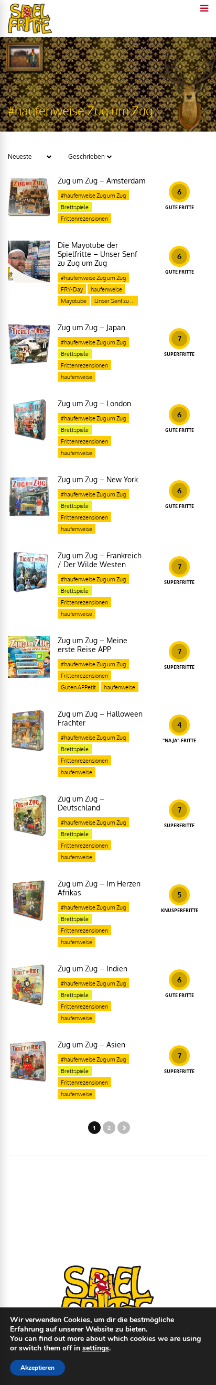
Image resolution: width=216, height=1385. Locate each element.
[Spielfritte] (30, 31)
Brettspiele (75, 207)
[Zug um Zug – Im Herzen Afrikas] (29, 900)
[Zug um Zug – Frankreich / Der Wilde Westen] (29, 572)
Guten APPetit (78, 687)
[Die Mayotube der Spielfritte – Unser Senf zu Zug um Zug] (29, 262)
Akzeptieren (37, 1368)
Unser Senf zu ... (114, 301)
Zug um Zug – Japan (91, 327)
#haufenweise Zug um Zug (93, 195)
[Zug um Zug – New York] (29, 496)
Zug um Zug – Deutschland (81, 803)
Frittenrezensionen (84, 218)
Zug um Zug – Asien (91, 1044)
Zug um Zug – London (94, 403)
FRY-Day (72, 289)
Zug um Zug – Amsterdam (101, 180)
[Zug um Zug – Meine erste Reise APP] (29, 657)
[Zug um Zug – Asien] (29, 1061)
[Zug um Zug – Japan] (29, 344)
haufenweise (106, 289)
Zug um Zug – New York (98, 479)
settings (95, 1348)
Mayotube (74, 301)
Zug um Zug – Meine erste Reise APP (92, 645)
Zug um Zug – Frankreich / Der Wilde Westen (100, 560)
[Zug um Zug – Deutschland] (29, 815)
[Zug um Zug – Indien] (29, 985)
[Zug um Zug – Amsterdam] (29, 197)
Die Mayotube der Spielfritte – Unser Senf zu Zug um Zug (97, 254)
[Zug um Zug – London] (29, 420)
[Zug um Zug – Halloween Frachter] (29, 730)
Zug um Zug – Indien (92, 968)
